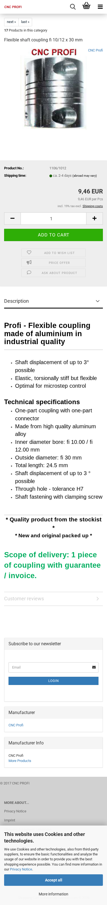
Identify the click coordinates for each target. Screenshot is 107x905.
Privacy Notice (21, 869)
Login (53, 681)
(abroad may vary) (84, 176)
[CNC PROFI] (11, 7)
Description (16, 301)
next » (11, 22)
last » (25, 22)
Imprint (9, 820)
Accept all (53, 880)
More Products (20, 761)
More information (53, 894)
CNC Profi (95, 50)
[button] (12, 218)
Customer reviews (24, 598)
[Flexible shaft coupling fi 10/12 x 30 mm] (54, 89)
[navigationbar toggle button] (100, 7)
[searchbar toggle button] (73, 7)
